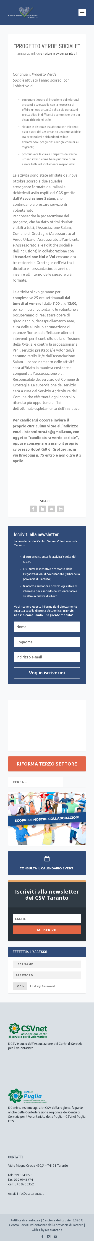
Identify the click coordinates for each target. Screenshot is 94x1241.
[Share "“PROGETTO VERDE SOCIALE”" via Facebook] (33, 509)
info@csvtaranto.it (30, 1193)
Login (20, 986)
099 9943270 (22, 1175)
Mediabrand (53, 1229)
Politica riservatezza (25, 1220)
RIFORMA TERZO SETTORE (47, 763)
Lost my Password (42, 986)
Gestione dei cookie (56, 1220)
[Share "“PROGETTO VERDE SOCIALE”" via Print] (60, 509)
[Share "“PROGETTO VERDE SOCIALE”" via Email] (51, 509)
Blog (72, 53)
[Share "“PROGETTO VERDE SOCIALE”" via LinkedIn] (42, 509)
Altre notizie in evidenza (52, 53)
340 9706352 (24, 1184)
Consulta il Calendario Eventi (47, 868)
